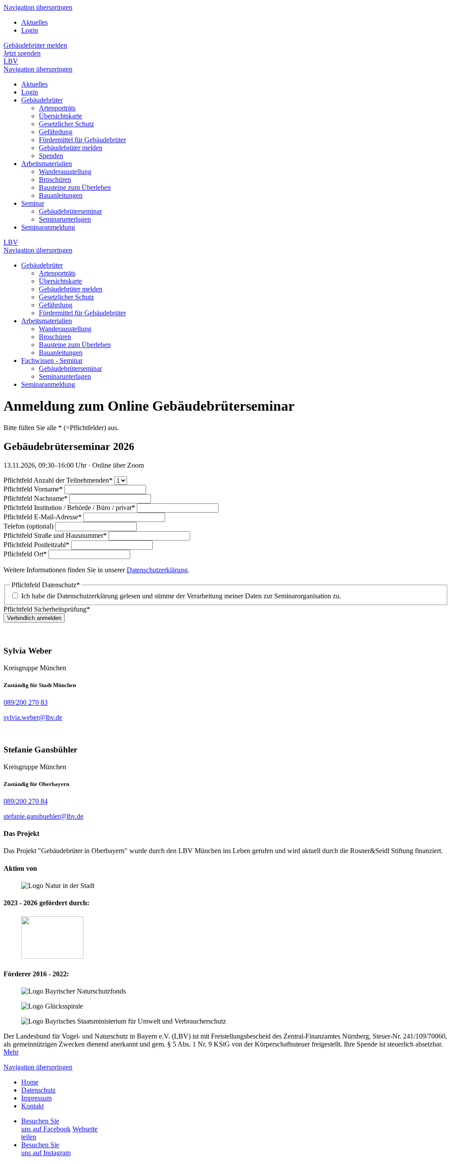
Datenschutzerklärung (157, 570)
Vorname (33, 489)
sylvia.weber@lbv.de (33, 717)
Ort (25, 554)
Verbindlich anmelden (34, 618)
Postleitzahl (36, 544)
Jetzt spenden (22, 53)
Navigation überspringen (38, 7)
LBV (11, 61)
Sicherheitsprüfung (47, 609)
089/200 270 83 (26, 702)
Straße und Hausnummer (55, 535)
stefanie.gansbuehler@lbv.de (43, 816)
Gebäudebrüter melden (35, 45)
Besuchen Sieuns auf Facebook (46, 1125)
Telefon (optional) (29, 526)
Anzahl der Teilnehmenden (58, 480)
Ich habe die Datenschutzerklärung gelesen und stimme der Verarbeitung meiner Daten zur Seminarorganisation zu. (181, 596)
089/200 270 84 (26, 801)
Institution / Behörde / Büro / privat (69, 507)
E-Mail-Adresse (43, 517)
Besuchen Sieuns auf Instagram (46, 1148)
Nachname (36, 498)
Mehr (11, 1052)
